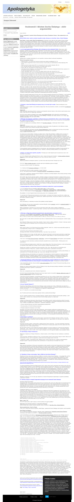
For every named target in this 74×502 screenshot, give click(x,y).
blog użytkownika (14, 32)
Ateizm (33, 15)
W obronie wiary (52, 15)
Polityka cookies (34, 496)
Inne (59, 15)
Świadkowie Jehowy (41, 15)
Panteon (13, 42)
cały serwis (7, 32)
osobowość (33, 487)
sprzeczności (14, 50)
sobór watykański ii (9, 49)
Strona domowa (5, 17)
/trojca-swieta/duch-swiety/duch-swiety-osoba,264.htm (31, 485)
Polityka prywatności (23, 496)
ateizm (11, 44)
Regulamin (42, 496)
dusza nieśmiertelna (10, 45)
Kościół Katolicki (8, 15)
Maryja (9, 42)
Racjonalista (26, 15)
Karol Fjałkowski (8, 41)
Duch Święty (11, 17)
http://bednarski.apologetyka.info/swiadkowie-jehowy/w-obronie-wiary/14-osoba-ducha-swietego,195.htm (41, 479)
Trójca (16, 42)
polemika (15, 47)
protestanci (7, 49)
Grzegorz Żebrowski (10, 20)
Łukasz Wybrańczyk (12, 52)
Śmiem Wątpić (7, 53)
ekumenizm (16, 45)
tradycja (5, 52)
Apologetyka (21, 8)
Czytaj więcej (52, 496)
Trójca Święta (18, 15)
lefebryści (10, 47)
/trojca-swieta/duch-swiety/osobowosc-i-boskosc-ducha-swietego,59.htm (35, 482)
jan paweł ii (6, 47)
